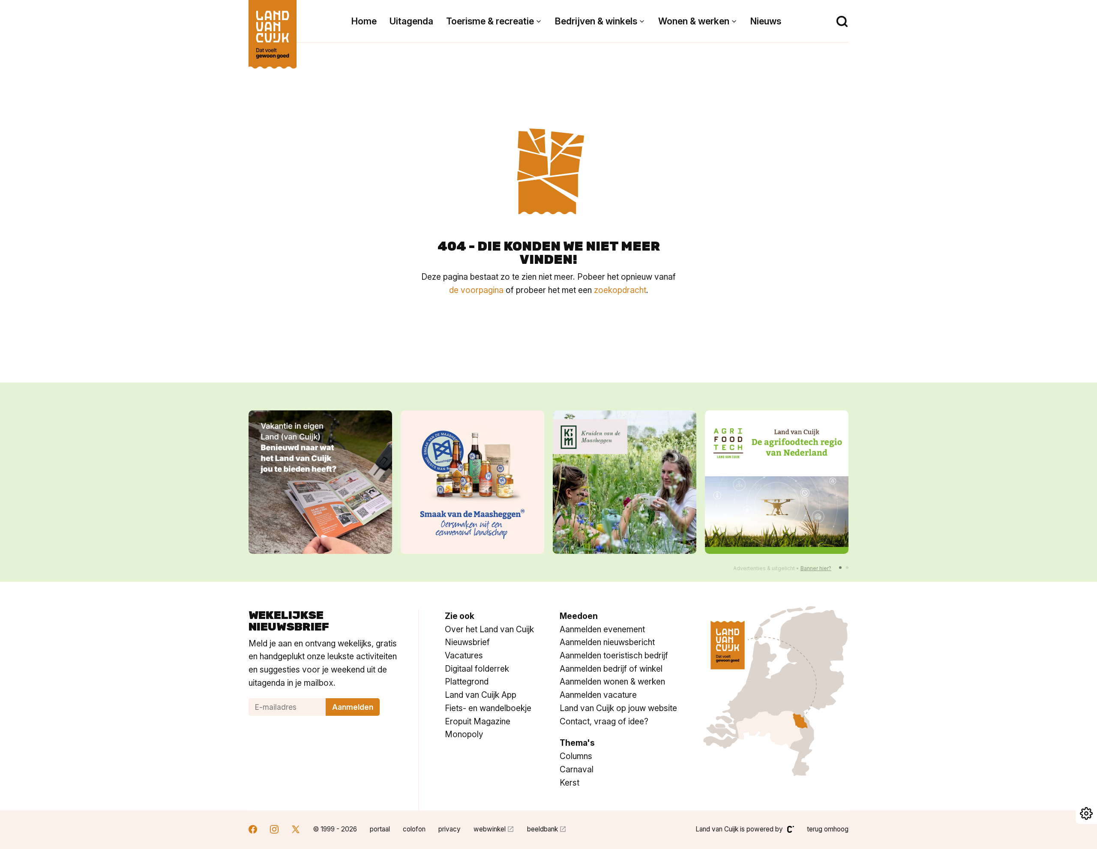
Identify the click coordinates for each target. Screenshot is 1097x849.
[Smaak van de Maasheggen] (472, 482)
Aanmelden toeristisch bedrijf (614, 655)
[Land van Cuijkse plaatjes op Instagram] (274, 830)
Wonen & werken (693, 21)
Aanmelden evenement (602, 629)
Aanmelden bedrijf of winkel (611, 669)
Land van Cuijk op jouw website (618, 708)
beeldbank (542, 829)
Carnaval (576, 769)
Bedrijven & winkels (596, 21)
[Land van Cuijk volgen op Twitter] (295, 830)
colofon (414, 829)
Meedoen (579, 616)
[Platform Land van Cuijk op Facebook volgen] (253, 830)
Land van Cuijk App (480, 695)
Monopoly (464, 734)
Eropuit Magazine (477, 721)
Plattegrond (467, 681)
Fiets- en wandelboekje (488, 708)
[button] (840, 567)
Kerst (569, 782)
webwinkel (490, 829)
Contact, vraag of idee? (604, 721)
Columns (576, 756)
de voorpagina (476, 290)
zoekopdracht (620, 290)
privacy (449, 829)
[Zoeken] (842, 21)
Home (364, 21)
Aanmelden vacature (598, 695)
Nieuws (765, 21)
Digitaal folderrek (477, 669)
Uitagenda (411, 21)
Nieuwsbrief (467, 642)
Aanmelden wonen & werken (612, 681)
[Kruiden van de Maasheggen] (624, 482)
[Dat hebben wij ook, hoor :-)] (320, 482)
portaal (380, 829)
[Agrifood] (776, 482)
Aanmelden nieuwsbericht (607, 642)
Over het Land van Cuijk (489, 629)
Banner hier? (815, 568)
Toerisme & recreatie (490, 21)
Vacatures (464, 655)
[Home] (273, 30)
